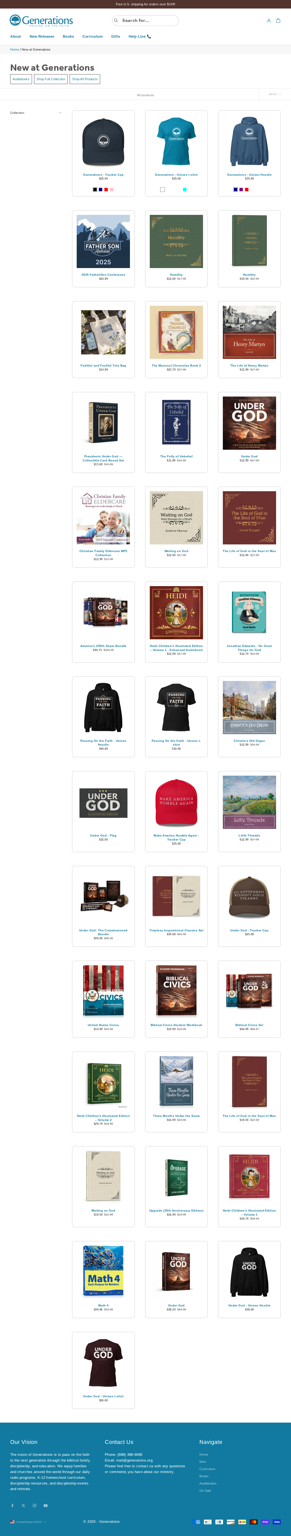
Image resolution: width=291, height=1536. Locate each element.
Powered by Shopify (138, 1522)
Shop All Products (85, 79)
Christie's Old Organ (249, 740)
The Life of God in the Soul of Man (249, 551)
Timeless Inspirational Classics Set (176, 930)
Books (68, 36)
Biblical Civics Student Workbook (176, 1025)
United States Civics (103, 1025)
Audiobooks (21, 79)
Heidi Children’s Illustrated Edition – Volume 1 (249, 1212)
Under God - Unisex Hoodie (249, 1305)
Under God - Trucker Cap (249, 930)
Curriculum (92, 36)
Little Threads (249, 835)
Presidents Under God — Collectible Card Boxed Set (103, 458)
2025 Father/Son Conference (103, 274)
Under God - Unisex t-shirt (103, 1396)
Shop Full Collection (50, 79)
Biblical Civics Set (249, 1025)
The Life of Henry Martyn (249, 365)
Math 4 (103, 1305)
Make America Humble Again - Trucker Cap (176, 837)
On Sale (205, 1490)
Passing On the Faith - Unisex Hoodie (103, 743)
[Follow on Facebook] (12, 1505)
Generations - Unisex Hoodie (249, 174)
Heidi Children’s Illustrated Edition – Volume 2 (103, 1118)
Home (14, 49)
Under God (249, 456)
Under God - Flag (103, 835)
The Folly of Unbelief (176, 456)
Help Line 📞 (140, 36)
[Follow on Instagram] (34, 1505)
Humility (176, 274)
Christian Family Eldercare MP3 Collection (103, 553)
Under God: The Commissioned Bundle (103, 932)
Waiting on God (176, 551)
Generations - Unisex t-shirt (176, 174)
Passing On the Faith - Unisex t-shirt (176, 743)
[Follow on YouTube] (45, 1505)
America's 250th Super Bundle (103, 646)
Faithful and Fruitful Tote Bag (103, 365)
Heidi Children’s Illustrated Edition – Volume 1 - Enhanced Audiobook (176, 648)
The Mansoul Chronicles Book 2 (176, 365)
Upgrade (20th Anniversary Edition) (176, 1210)
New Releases (42, 36)
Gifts (115, 36)
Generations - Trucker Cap (103, 174)
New (202, 1461)
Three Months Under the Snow (176, 1116)
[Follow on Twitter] (23, 1505)
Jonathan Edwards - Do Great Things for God (249, 648)
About (15, 36)
